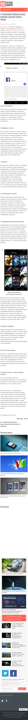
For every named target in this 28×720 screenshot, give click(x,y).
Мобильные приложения (10, 422)
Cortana (22, 30)
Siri (18, 30)
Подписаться (22, 688)
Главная (20, 20)
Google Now (3, 27)
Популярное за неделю (14, 616)
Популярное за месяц (14, 619)
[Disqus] (14, 528)
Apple (8, 30)
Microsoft (13, 30)
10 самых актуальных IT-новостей (10, 453)
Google (18, 59)
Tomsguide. (13, 415)
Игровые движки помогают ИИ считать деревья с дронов (18, 654)
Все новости (13, 20)
